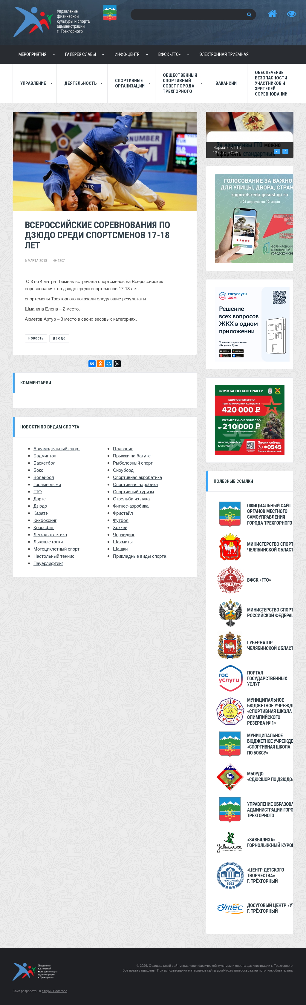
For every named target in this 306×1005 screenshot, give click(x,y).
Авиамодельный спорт (56, 448)
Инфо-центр (127, 54)
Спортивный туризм (133, 491)
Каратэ (40, 513)
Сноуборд (123, 470)
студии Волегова (54, 990)
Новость (36, 338)
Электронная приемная (224, 54)
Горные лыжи (47, 484)
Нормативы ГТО (227, 147)
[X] (117, 363)
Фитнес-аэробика (131, 505)
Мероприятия (32, 54)
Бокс (38, 470)
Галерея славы (80, 54)
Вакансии (226, 83)
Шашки (120, 548)
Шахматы (123, 541)
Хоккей (120, 527)
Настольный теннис (53, 556)
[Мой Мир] (108, 363)
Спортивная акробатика (137, 477)
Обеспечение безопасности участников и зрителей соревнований (271, 83)
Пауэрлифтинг (48, 563)
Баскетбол (44, 463)
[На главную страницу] (272, 14)
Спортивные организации (130, 83)
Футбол (120, 520)
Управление (33, 83)
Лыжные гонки (48, 541)
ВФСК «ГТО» (169, 54)
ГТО (37, 491)
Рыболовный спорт (133, 463)
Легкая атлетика (50, 534)
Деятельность (80, 83)
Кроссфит (43, 527)
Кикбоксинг (44, 520)
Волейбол (43, 477)
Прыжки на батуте (132, 455)
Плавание (123, 448)
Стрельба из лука (131, 498)
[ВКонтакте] (92, 363)
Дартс (39, 498)
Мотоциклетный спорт (56, 548)
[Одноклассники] (100, 363)
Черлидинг (123, 534)
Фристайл (123, 513)
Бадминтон (44, 455)
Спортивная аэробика (135, 484)
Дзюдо (59, 338)
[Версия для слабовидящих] (291, 14)
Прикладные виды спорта (139, 556)
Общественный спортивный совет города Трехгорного (180, 83)
